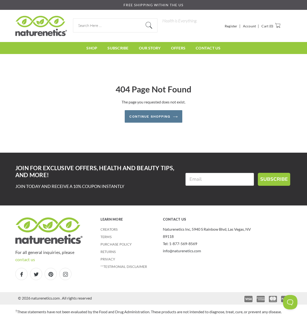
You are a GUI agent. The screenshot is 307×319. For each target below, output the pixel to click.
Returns (108, 252)
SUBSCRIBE (274, 179)
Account (249, 26)
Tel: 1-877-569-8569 (180, 243)
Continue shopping (149, 116)
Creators (109, 229)
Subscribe (117, 48)
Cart (267, 26)
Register (231, 26)
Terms (106, 237)
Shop (91, 48)
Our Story (150, 48)
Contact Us (208, 48)
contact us (25, 259)
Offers (178, 48)
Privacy (107, 259)
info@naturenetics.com (182, 250)
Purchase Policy (116, 244)
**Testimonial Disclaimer (123, 267)
